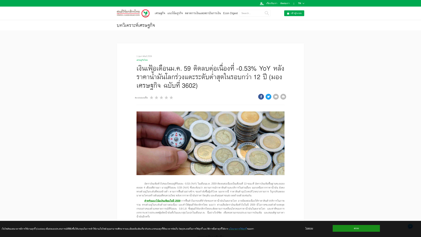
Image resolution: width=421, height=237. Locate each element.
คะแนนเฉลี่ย (141, 97)
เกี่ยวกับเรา (271, 3)
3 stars (161, 97)
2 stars (156, 97)
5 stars (171, 97)
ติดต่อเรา (285, 3)
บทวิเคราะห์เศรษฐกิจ (136, 25)
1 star (151, 97)
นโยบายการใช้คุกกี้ (238, 228)
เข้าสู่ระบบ (296, 13)
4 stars (166, 97)
